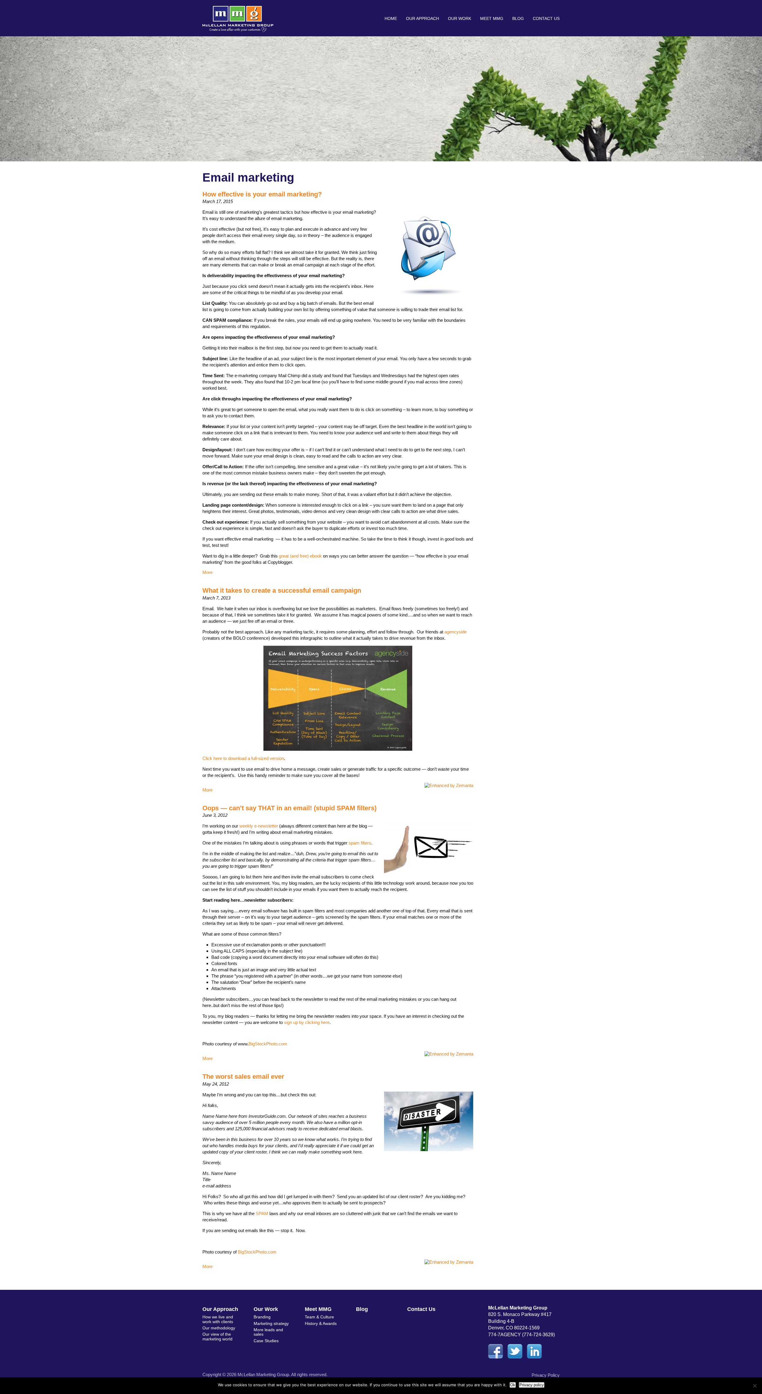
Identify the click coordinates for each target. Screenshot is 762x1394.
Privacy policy (531, 1385)
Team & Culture (319, 1317)
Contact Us (546, 18)
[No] (755, 1386)
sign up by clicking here (307, 1022)
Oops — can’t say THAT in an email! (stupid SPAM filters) (289, 808)
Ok (512, 1385)
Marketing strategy (271, 1323)
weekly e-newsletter (258, 825)
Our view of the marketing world (217, 1336)
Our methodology (218, 1328)
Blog (518, 18)
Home (391, 18)
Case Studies (266, 1340)
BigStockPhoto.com (268, 1043)
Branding (262, 1317)
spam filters (360, 842)
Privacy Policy (546, 1375)
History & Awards (321, 1323)
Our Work (459, 18)
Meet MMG (491, 18)
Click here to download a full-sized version (243, 758)
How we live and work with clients (217, 1319)
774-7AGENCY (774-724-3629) (521, 1334)
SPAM (262, 1213)
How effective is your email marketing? (262, 194)
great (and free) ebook (300, 555)
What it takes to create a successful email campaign (281, 590)
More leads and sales (268, 1332)
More (207, 572)
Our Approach (422, 18)
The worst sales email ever (243, 1076)
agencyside (455, 631)
